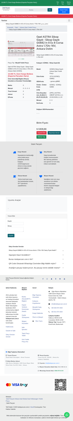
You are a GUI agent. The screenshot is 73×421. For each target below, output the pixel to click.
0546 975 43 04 (58, 371)
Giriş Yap (62, 3)
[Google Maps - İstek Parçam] (52, 279)
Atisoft (32, 407)
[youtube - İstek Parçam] (65, 279)
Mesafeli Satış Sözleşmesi (36, 308)
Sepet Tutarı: (64, 11)
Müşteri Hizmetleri (25, 322)
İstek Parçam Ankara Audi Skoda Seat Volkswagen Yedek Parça (24, 400)
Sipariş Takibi (69, 3)
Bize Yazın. (39, 321)
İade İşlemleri (24, 328)
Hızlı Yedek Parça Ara (25, 340)
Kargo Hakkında (37, 313)
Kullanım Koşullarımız (36, 302)
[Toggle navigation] (69, 20)
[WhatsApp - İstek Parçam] (48, 279)
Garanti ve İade (10, 331)
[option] (21, 48)
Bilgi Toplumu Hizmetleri (36, 296)
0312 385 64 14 (62, 367)
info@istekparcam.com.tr (52, 363)
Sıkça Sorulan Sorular (10, 336)
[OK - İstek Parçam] (56, 279)
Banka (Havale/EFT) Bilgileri (26, 299)
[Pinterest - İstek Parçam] (61, 279)
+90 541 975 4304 (57, 312)
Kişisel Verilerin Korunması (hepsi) (25, 308)
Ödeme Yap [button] (41, 137)
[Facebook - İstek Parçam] (43, 279)
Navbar (4, 20)
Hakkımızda (9, 327)
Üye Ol (58, 3)
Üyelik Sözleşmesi (25, 316)
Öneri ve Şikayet (37, 317)
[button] (21, 48)
